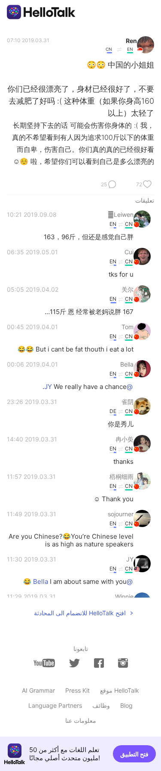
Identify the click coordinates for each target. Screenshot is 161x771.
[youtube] (44, 663)
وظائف (101, 705)
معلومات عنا (80, 720)
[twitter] (74, 663)
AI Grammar (38, 690)
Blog (126, 705)
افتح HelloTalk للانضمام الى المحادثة (80, 613)
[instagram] (123, 663)
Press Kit (77, 690)
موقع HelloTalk (119, 690)
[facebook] (99, 663)
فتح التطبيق (134, 754)
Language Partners (55, 705)
